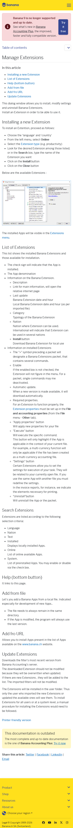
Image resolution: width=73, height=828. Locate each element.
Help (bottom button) (20, 83)
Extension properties (26, 409)
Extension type (30, 144)
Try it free (63, 27)
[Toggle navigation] (68, 5)
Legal (4, 822)
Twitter (30, 754)
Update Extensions (19, 96)
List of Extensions (18, 79)
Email (5, 759)
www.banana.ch (32, 644)
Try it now (60, 743)
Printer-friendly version (16, 720)
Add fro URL (15, 92)
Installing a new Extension (23, 74)
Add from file (15, 88)
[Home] (13, 5)
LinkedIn (56, 754)
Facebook (43, 754)
